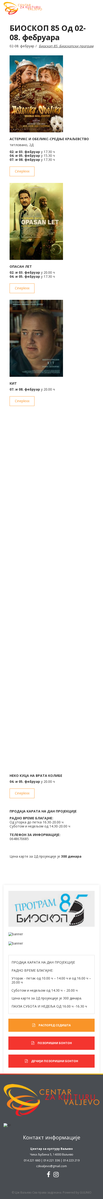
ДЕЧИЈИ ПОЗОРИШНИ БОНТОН (54, 1061)
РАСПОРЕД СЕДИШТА (55, 1025)
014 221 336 (51, 1160)
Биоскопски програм (76, 46)
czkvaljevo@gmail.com (51, 1166)
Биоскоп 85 (48, 46)
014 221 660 (32, 1160)
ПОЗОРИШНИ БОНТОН (55, 1043)
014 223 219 (71, 1160)
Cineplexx (22, 171)
